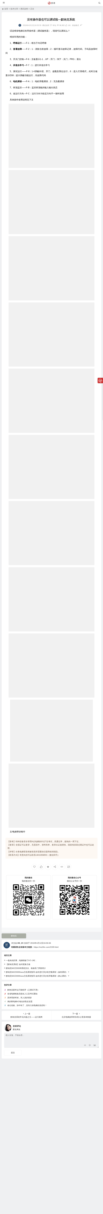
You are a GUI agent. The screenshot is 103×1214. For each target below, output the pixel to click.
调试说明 (24, 9)
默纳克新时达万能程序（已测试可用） (23, 990)
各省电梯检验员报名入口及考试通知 (22, 994)
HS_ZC (20, 943)
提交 (13, 1053)
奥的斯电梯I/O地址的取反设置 (19, 1001)
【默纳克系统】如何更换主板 (18, 964)
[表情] (90, 1045)
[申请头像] (96, 1027)
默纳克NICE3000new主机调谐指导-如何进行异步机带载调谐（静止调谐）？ (37, 976)
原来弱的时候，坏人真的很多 (19, 998)
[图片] (94, 1045)
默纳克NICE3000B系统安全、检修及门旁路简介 (26, 968)
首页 (6, 9)
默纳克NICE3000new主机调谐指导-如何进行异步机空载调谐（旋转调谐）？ (37, 972)
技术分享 (14, 9)
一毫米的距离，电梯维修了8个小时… (21, 960)
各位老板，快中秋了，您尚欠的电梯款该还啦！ (27, 1005)
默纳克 (14, 936)
